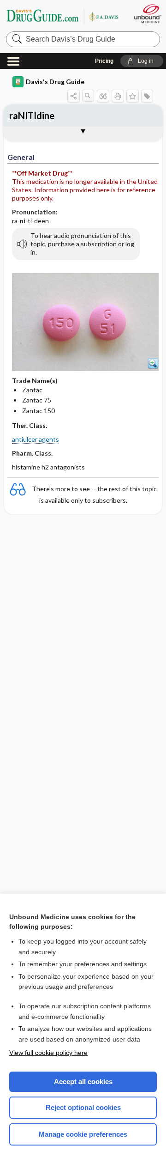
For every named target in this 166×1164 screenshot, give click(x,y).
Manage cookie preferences (83, 1134)
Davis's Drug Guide (55, 81)
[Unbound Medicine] (147, 13)
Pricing (104, 61)
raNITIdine (31, 115)
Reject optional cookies (83, 1107)
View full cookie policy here (48, 1052)
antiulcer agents (35, 439)
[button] (141, 61)
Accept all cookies (83, 1081)
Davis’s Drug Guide (62, 16)
